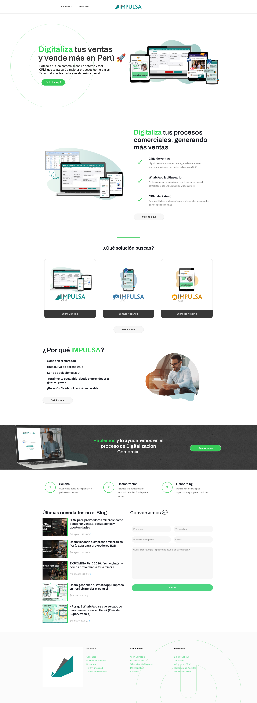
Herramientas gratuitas (185, 668)
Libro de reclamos (182, 672)
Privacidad (98, 668)
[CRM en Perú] (128, 6)
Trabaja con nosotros (96, 672)
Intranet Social (137, 660)
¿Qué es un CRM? (182, 664)
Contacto (91, 657)
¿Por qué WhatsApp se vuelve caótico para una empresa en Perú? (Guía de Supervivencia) (96, 610)
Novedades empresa (96, 660)
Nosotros (91, 664)
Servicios (134, 672)
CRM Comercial (137, 657)
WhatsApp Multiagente (141, 664)
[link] (70, 285)
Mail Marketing (137, 668)
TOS (88, 668)
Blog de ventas (181, 657)
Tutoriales (179, 660)
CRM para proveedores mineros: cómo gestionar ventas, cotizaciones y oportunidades (96, 523)
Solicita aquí (53, 82)
